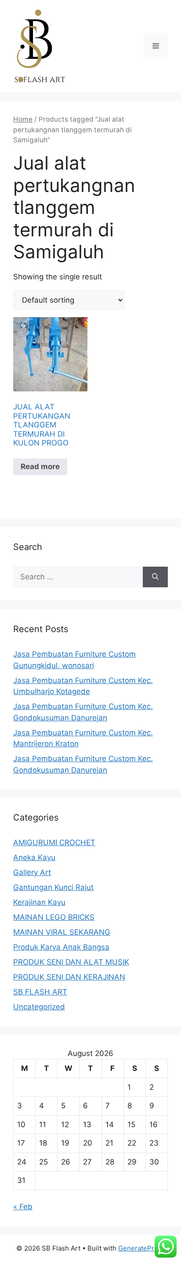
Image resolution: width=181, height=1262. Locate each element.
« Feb (23, 1206)
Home (23, 119)
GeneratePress (141, 1248)
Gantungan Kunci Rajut (53, 887)
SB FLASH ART (40, 991)
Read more (40, 466)
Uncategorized (39, 1006)
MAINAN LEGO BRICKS (53, 917)
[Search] (155, 577)
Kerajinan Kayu (39, 902)
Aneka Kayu (34, 857)
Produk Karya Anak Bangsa (61, 947)
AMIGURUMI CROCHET (54, 842)
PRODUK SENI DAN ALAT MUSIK (71, 962)
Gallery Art (32, 872)
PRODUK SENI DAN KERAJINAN (69, 977)
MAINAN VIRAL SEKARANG (61, 932)
